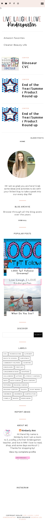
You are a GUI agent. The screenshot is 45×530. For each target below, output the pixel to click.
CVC (5, 354)
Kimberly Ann (29, 430)
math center (15, 381)
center (25, 58)
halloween (8, 376)
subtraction (30, 394)
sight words (35, 389)
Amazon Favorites (14, 38)
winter (15, 398)
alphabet (28, 354)
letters (19, 376)
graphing (26, 372)
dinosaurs (8, 367)
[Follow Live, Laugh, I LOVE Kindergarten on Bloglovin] (22, 459)
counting (27, 363)
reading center (20, 385)
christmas (24, 358)
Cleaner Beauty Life (15, 45)
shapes (24, 389)
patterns (7, 385)
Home (22, 142)
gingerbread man (11, 372)
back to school (10, 358)
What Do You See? (22, 314)
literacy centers (32, 376)
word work (26, 398)
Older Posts (37, 138)
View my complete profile (22, 452)
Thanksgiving (16, 354)
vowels (7, 398)
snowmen (18, 394)
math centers (29, 381)
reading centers (11, 389)
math (6, 381)
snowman (8, 394)
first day (20, 367)
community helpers (12, 363)
